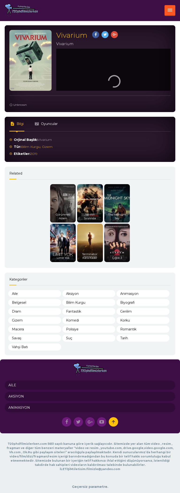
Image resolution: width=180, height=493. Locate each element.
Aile (15, 294)
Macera (18, 329)
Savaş (16, 338)
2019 (34, 154)
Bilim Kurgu (30, 147)
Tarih (124, 338)
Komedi (72, 320)
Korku (125, 320)
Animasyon (129, 294)
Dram (16, 311)
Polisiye (72, 329)
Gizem (47, 147)
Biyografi (127, 302)
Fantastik (73, 311)
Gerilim (126, 311)
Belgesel (19, 302)
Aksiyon (72, 294)
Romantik (128, 329)
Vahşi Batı (20, 347)
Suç (69, 338)
